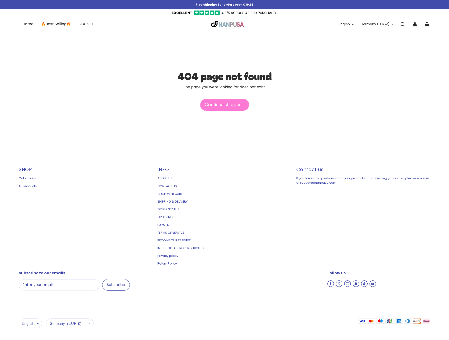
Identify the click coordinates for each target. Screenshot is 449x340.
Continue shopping (224, 104)
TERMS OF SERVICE (171, 233)
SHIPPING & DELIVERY (172, 202)
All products (28, 186)
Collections (27, 178)
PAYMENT (164, 225)
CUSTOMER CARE (170, 194)
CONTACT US (167, 186)
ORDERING (165, 217)
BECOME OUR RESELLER (174, 240)
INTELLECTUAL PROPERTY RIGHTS (180, 248)
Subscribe (116, 284)
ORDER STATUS (168, 209)
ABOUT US (164, 178)
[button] (402, 24)
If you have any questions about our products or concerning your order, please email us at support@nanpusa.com (363, 180)
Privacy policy (167, 256)
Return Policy (167, 263)
